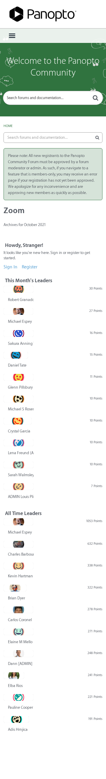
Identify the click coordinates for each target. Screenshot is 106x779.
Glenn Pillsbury (20, 387)
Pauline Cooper (20, 707)
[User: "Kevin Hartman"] (19, 565)
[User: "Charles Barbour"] (19, 544)
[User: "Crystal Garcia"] (18, 420)
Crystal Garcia (19, 431)
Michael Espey (20, 321)
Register (29, 267)
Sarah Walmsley (21, 475)
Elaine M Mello (20, 642)
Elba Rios (15, 685)
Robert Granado (21, 299)
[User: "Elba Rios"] (14, 675)
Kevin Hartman (20, 576)
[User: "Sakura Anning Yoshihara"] (19, 333)
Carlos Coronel (20, 620)
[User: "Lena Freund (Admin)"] (19, 442)
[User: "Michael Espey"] (18, 311)
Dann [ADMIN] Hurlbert (21, 663)
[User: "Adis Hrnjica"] (16, 719)
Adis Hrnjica (18, 729)
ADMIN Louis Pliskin (21, 496)
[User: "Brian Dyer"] (15, 587)
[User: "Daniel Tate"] (16, 355)
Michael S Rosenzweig (21, 409)
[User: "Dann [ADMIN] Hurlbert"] (19, 653)
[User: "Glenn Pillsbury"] (19, 377)
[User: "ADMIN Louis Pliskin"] (19, 486)
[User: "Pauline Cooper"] (19, 697)
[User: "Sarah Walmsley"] (19, 464)
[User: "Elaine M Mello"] (19, 631)
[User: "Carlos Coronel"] (18, 609)
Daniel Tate (17, 365)
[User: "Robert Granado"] (19, 289)
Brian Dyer (16, 598)
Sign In (10, 267)
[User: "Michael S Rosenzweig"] (19, 398)
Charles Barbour (21, 554)
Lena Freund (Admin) (21, 453)
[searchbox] (53, 98)
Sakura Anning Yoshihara (21, 343)
